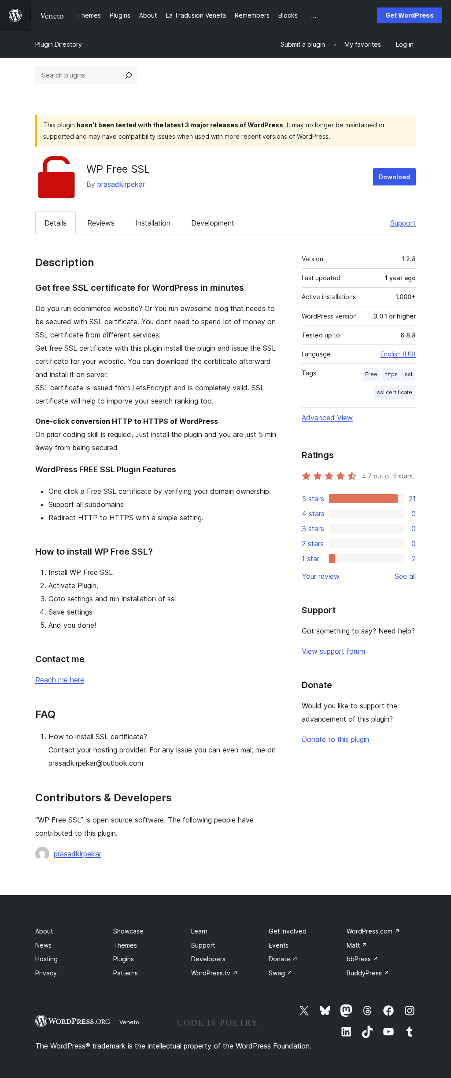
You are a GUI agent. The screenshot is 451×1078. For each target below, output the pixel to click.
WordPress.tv (214, 973)
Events (278, 945)
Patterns (125, 973)
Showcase (128, 931)
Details (55, 223)
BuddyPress (368, 973)
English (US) (398, 354)
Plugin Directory (58, 44)
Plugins (123, 959)
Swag (280, 973)
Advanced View (327, 417)
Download (394, 177)
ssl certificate (394, 392)
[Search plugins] (128, 75)
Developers (208, 959)
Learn (199, 931)
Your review (321, 576)
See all (405, 576)
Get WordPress (409, 15)
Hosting (46, 959)
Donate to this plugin (335, 739)
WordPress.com (373, 931)
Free (371, 374)
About (44, 931)
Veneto (129, 1022)
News (43, 945)
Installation (152, 223)
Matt (357, 945)
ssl (408, 374)
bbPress (362, 959)
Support (403, 223)
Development (212, 223)
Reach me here (59, 679)
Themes (125, 945)
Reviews (101, 223)
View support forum (333, 651)
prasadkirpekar (121, 184)
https (391, 374)
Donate (283, 959)
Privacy (46, 973)
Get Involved (288, 931)
